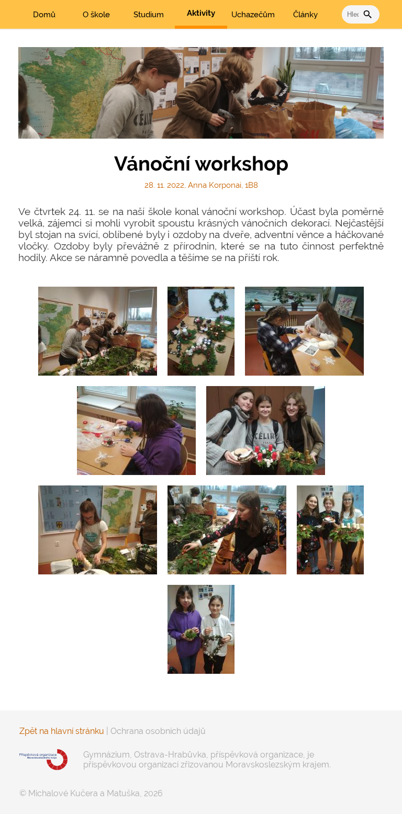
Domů (44, 14)
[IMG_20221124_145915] (97, 331)
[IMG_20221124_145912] (97, 530)
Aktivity (201, 13)
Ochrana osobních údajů (158, 731)
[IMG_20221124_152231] (265, 430)
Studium (148, 14)
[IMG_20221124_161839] (330, 530)
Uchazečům (253, 14)
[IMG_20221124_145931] (136, 430)
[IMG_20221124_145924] (304, 331)
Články (305, 14)
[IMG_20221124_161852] (201, 629)
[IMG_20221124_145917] (227, 530)
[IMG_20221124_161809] (201, 331)
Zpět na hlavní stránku (61, 731)
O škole (96, 14)
